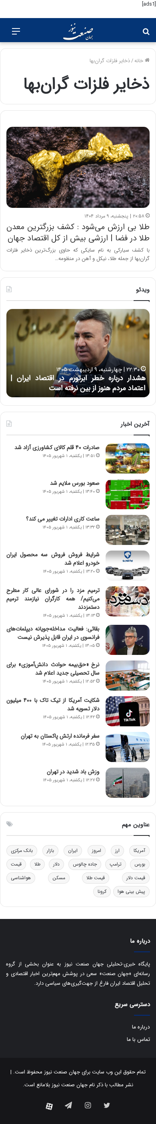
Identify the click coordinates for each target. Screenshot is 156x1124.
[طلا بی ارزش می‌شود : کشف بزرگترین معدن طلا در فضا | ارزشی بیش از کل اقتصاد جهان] (78, 167)
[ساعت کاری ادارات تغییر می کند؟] (128, 530)
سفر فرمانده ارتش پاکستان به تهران (60, 736)
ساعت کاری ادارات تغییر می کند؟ (63, 518)
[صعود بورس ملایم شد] (128, 494)
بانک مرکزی (22, 850)
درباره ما (141, 1027)
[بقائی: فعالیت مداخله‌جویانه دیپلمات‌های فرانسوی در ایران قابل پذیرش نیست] (128, 640)
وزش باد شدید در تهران (73, 771)
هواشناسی (21, 878)
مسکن (58, 878)
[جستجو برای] (146, 35)
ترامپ (116, 864)
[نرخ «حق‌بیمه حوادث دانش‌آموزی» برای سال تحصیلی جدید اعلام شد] (128, 676)
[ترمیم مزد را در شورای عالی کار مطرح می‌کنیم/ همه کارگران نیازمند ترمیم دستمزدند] (128, 601)
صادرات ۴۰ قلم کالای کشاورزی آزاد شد (57, 447)
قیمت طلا (95, 878)
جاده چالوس (85, 864)
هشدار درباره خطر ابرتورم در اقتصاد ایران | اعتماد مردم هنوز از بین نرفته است (78, 383)
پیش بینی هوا (131, 891)
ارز (117, 850)
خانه (139, 61)
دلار (56, 864)
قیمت (16, 864)
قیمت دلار (135, 878)
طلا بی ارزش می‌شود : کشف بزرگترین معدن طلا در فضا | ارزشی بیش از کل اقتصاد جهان (78, 232)
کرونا (102, 891)
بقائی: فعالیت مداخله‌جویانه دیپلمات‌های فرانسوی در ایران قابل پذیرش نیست (53, 633)
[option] (78, 353)
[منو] (16, 35)
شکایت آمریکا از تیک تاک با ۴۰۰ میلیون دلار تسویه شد (53, 704)
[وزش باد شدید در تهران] (128, 783)
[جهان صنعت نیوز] (78, 32)
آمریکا (139, 850)
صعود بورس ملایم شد (75, 483)
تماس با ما (138, 1039)
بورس (139, 864)
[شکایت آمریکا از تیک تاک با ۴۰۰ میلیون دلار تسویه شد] (128, 711)
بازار (50, 850)
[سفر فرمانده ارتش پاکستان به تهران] (128, 747)
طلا (37, 864)
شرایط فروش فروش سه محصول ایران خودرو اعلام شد (53, 558)
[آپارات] (49, 1106)
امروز (96, 850)
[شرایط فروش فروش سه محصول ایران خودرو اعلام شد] (128, 566)
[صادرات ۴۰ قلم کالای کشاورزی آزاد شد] (128, 458)
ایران (73, 850)
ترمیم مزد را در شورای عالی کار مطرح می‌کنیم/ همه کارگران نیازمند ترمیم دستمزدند (53, 599)
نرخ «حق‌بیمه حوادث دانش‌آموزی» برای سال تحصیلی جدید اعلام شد (53, 668)
